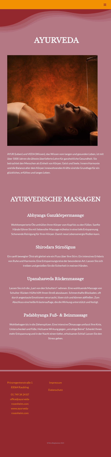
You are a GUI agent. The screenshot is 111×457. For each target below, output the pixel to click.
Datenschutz (55, 389)
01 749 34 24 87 (20, 394)
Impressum (55, 382)
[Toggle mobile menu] (105, 4)
